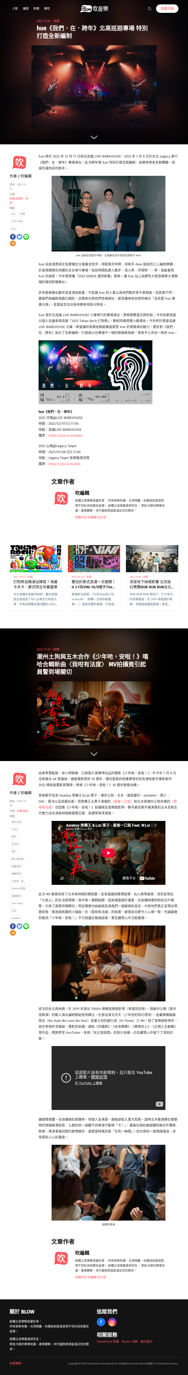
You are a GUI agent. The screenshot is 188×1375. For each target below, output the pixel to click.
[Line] (26, 237)
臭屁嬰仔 (16, 896)
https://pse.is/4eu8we (65, 436)
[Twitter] (19, 237)
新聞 (36, 8)
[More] (13, 243)
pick (14, 228)
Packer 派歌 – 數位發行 (137, 1341)
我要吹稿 (167, 9)
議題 (26, 8)
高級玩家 (16, 866)
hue (13, 213)
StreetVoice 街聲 (108, 1341)
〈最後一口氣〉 (122, 802)
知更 (22, 213)
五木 (14, 910)
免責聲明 (15, 1363)
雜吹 (47, 8)
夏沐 (14, 836)
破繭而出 (16, 873)
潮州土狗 (16, 822)
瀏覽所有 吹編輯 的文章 (90, 517)
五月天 (15, 844)
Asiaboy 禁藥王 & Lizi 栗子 (20, 888)
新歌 (25, 811)
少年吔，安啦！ (20, 881)
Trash (15, 829)
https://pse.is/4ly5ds (64, 464)
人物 (15, 8)
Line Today (17, 221)
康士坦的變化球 (20, 859)
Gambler (16, 918)
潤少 (14, 851)
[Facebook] (13, 237)
